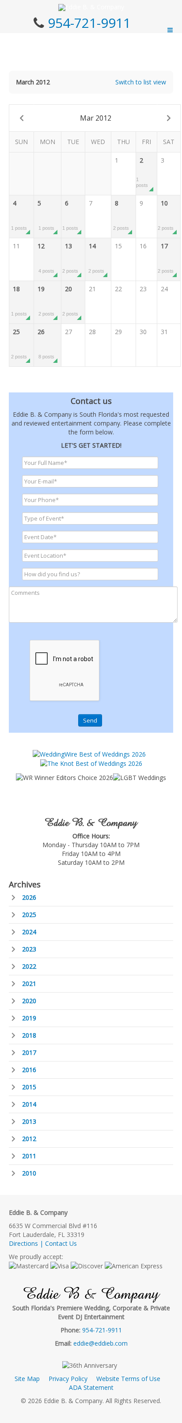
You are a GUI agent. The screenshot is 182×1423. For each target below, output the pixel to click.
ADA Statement (91, 1387)
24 (164, 289)
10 (166, 215)
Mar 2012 (95, 118)
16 (143, 246)
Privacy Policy (68, 1378)
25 (19, 343)
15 (118, 246)
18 (19, 300)
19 (46, 300)
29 (118, 331)
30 (143, 331)
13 (70, 258)
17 (166, 258)
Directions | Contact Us (43, 1243)
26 (46, 343)
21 (92, 289)
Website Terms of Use (128, 1378)
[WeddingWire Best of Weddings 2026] (89, 754)
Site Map (27, 1378)
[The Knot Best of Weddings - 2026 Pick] (91, 763)
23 (143, 289)
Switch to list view (140, 82)
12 (46, 258)
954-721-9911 (89, 23)
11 (16, 246)
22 (118, 289)
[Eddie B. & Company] (91, 7)
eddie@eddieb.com (100, 1343)
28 (92, 331)
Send (90, 720)
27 (68, 331)
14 (96, 258)
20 (70, 300)
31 (164, 331)
